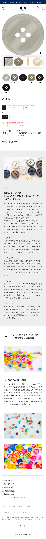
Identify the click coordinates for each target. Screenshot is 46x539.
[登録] (43, 512)
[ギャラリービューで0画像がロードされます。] (8, 61)
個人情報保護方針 (9, 491)
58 (32, 108)
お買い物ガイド (8, 484)
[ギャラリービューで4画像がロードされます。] (37, 61)
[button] (37, 8)
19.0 (12, 117)
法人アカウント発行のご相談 (13, 497)
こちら (4, 126)
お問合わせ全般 (8, 494)
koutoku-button (25, 534)
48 (26, 108)
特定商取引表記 (8, 487)
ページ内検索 (7, 480)
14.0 (5, 117)
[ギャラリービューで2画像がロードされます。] (18, 61)
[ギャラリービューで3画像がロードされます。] (27, 61)
